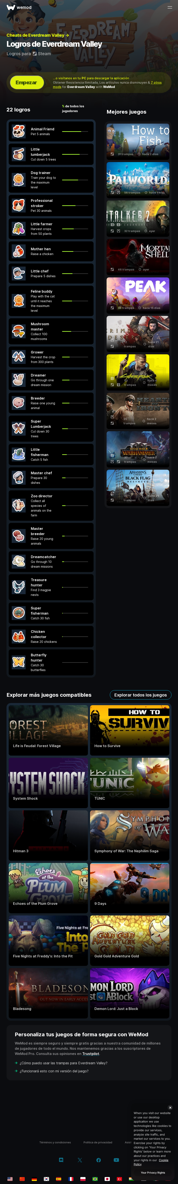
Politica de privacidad (98, 1142)
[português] (95, 1179)
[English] (10, 1179)
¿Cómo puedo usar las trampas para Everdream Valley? (63, 1063)
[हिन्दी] (131, 1179)
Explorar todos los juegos (140, 695)
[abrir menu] (170, 7)
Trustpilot (90, 1053)
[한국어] (46, 1179)
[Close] (170, 1107)
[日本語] (107, 1179)
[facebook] (98, 1160)
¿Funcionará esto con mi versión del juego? (54, 1071)
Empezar (26, 82)
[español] (58, 1179)
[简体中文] (22, 1179)
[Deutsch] (34, 1179)
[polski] (83, 1179)
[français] (70, 1179)
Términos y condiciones (55, 1142)
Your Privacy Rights (153, 1172)
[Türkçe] (119, 1179)
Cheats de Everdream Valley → (38, 35)
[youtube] (116, 1160)
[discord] (61, 1160)
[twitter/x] (79, 1160)
